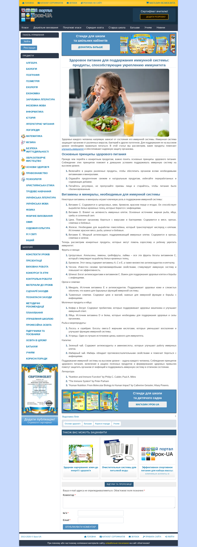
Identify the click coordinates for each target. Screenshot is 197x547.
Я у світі (31, 234)
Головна (29, 3)
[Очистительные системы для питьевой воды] (119, 451)
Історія (30, 118)
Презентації (34, 260)
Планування (34, 312)
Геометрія (33, 81)
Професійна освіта (39, 325)
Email (66, 520)
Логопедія (33, 130)
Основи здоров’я (72, 423)
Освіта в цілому (36, 340)
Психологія (34, 179)
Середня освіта (95, 27)
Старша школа (117, 27)
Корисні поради (102, 423)
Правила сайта (153, 537)
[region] (147, 44)
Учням (148, 27)
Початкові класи (72, 27)
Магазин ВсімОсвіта (162, 3)
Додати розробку (156, 17)
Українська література (41, 197)
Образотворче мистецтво (36, 159)
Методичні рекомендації (35, 305)
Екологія (32, 87)
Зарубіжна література (40, 99)
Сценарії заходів (37, 291)
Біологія (31, 69)
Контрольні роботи (39, 279)
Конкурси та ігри (37, 273)
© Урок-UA (31, 536)
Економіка (33, 93)
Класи (25, 27)
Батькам (135, 27)
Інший (30, 240)
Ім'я (66, 513)
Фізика (30, 210)
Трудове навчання (38, 191)
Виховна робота (37, 267)
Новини (161, 27)
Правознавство (37, 173)
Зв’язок (73, 3)
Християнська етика (40, 185)
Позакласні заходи (39, 297)
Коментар (69, 495)
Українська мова (37, 204)
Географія (33, 75)
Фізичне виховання (39, 216)
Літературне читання (40, 124)
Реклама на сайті (92, 3)
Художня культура (38, 228)
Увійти (170, 537)
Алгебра (31, 63)
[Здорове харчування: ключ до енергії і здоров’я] (81, 453)
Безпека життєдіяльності (37, 150)
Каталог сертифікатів (51, 3)
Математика (34, 136)
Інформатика (35, 112)
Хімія (29, 222)
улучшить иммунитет (73, 149)
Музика (31, 142)
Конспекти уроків (38, 254)
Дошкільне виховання (45, 27)
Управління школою (39, 319)
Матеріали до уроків (39, 285)
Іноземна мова (36, 105)
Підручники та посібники (35, 332)
